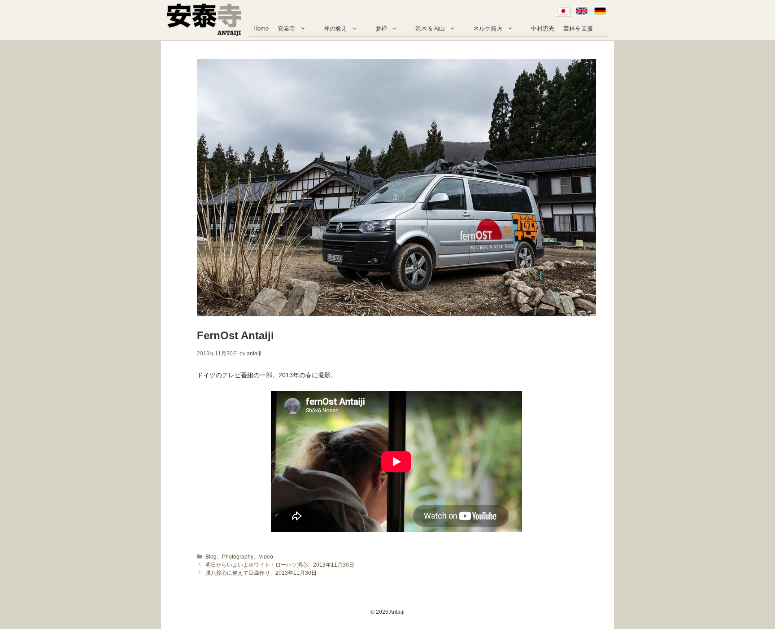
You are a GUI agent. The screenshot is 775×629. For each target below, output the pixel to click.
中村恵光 (543, 28)
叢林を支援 (578, 28)
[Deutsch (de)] (600, 11)
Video (266, 557)
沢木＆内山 (430, 28)
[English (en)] (581, 11)
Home (261, 28)
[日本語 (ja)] (563, 11)
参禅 (381, 28)
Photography (237, 557)
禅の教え (336, 28)
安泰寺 (286, 28)
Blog (211, 557)
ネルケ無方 (488, 28)
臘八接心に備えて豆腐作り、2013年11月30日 (261, 573)
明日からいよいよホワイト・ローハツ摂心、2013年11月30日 (279, 565)
